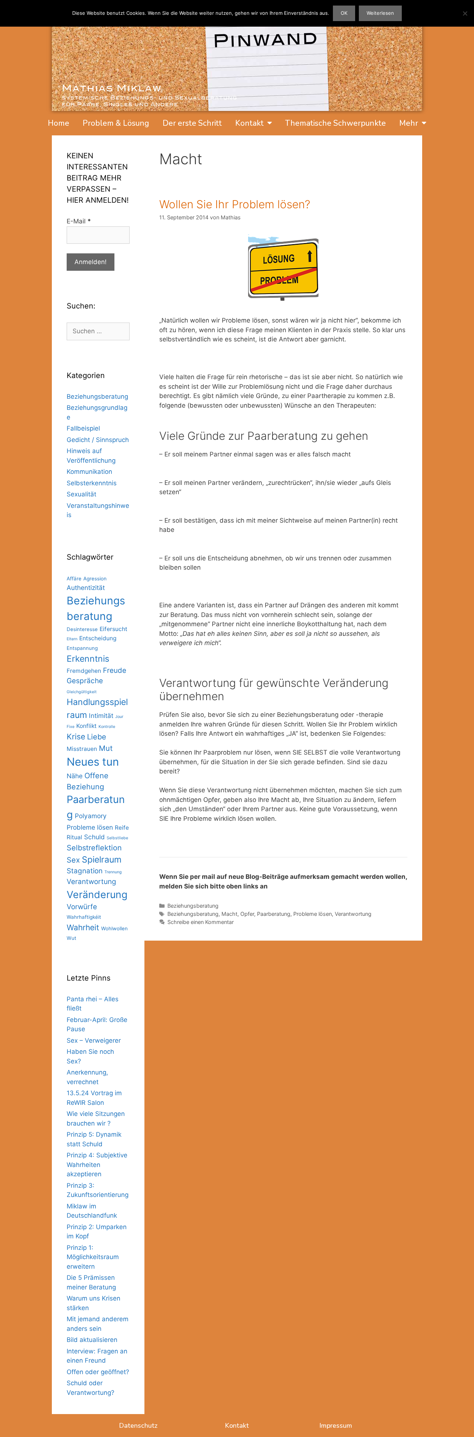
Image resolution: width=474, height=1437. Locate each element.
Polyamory (91, 816)
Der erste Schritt (192, 123)
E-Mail (79, 221)
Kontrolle (107, 726)
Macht (229, 914)
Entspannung (82, 648)
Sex (73, 860)
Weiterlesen (380, 13)
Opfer (247, 914)
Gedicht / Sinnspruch (98, 439)
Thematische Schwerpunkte (335, 123)
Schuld (94, 837)
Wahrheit (83, 927)
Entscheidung (97, 638)
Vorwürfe (82, 907)
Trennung (113, 872)
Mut (106, 748)
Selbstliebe (117, 838)
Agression (95, 578)
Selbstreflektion (94, 847)
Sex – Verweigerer (94, 1040)
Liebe (96, 736)
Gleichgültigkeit (82, 691)
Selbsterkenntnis (92, 483)
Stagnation (85, 871)
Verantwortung (353, 914)
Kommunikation (89, 471)
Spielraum (101, 859)
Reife (122, 827)
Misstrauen (82, 748)
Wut (71, 938)
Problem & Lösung (116, 123)
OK (344, 13)
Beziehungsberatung (192, 906)
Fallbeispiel (83, 428)
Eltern (72, 639)
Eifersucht (113, 629)
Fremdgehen (84, 670)
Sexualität (81, 494)
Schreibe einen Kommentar (200, 922)
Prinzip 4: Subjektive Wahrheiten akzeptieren (97, 1164)
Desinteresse (82, 629)
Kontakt (249, 123)
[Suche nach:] (98, 331)
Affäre (74, 578)
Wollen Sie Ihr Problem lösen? (234, 204)
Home (58, 123)
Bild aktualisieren (92, 1339)
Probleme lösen (312, 914)
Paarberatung (273, 914)
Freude (114, 670)
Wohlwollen (114, 928)
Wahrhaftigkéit (84, 917)
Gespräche (85, 681)
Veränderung (97, 894)
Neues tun (93, 761)
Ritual (74, 837)
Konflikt (86, 725)
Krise (76, 736)
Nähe (75, 776)
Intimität (101, 715)
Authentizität (86, 587)
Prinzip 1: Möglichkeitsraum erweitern (93, 1257)
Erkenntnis (88, 659)
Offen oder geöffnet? (98, 1372)
